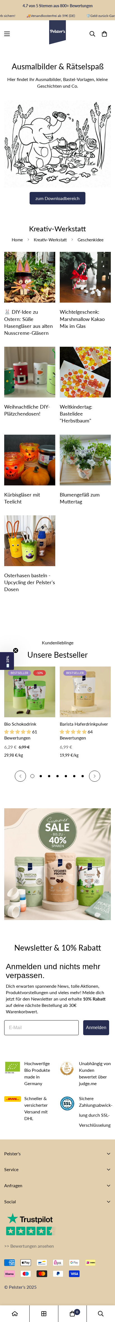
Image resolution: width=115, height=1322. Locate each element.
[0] (104, 33)
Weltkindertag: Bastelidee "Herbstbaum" (76, 413)
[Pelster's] (57, 33)
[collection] (44, 1313)
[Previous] (20, 776)
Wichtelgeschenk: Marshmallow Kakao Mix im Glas (82, 318)
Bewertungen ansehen (32, 1246)
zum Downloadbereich (57, 198)
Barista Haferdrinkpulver (84, 724)
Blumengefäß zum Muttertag (80, 498)
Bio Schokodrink (20, 724)
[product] (14, 1313)
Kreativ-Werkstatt (50, 239)
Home (17, 239)
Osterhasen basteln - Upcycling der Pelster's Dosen (29, 582)
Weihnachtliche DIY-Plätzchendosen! (27, 410)
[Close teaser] (15, 650)
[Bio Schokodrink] (29, 692)
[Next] (94, 776)
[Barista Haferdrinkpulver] (85, 692)
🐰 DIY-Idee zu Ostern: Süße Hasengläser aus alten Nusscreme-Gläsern (28, 322)
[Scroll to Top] (105, 1292)
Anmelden (96, 1027)
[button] (7, 661)
